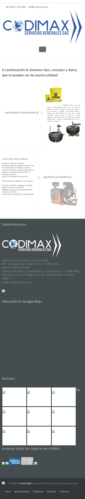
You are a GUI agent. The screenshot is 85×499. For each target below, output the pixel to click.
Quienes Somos (22, 491)
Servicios (51, 491)
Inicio (7, 491)
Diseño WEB (25, 483)
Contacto (64, 491)
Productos (38, 491)
